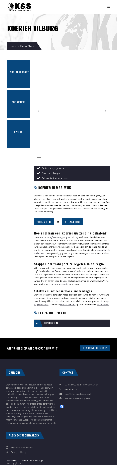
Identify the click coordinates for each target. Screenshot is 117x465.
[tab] (72, 323)
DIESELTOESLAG (51, 323)
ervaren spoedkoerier (58, 284)
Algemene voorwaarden (22, 447)
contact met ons (67, 304)
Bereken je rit (44, 222)
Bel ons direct (72, 222)
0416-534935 (103, 304)
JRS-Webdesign (35, 460)
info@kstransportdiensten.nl (78, 394)
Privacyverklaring (18, 452)
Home (13, 46)
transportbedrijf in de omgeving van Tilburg (58, 237)
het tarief (51, 271)
